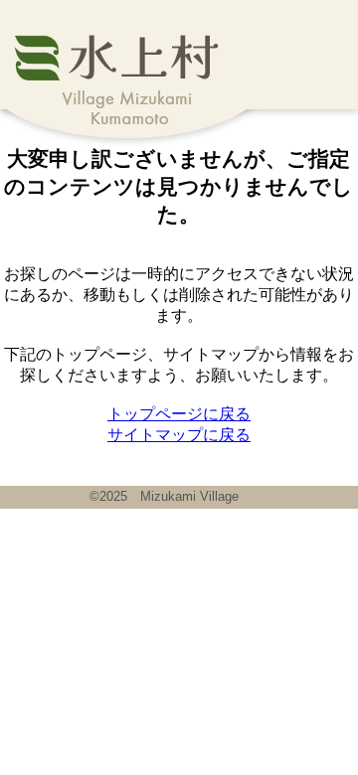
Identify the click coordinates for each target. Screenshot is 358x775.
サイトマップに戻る (179, 434)
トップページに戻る (179, 413)
